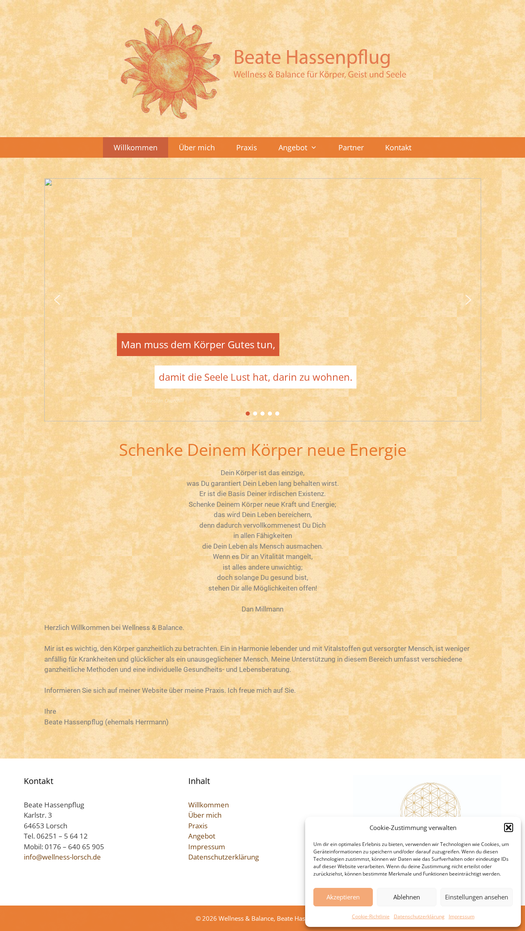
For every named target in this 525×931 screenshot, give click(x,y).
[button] (508, 827)
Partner (351, 147)
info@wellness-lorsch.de (62, 857)
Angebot (292, 147)
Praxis (246, 147)
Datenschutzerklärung (419, 916)
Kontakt (398, 147)
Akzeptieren (343, 897)
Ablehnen (406, 897)
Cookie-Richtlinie (371, 916)
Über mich (197, 147)
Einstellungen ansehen (476, 897)
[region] (262, 299)
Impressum (462, 916)
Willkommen (136, 147)
